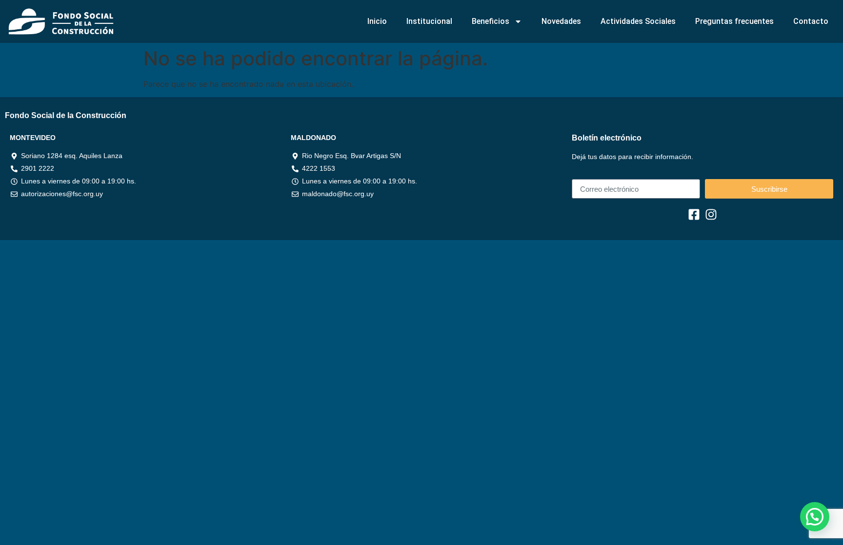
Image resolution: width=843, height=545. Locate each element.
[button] (814, 516)
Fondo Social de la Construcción (65, 115)
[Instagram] (711, 214)
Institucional (429, 21)
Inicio (377, 21)
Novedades (561, 21)
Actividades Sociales (638, 21)
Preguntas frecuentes (734, 21)
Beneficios (490, 21)
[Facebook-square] (694, 214)
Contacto (810, 21)
